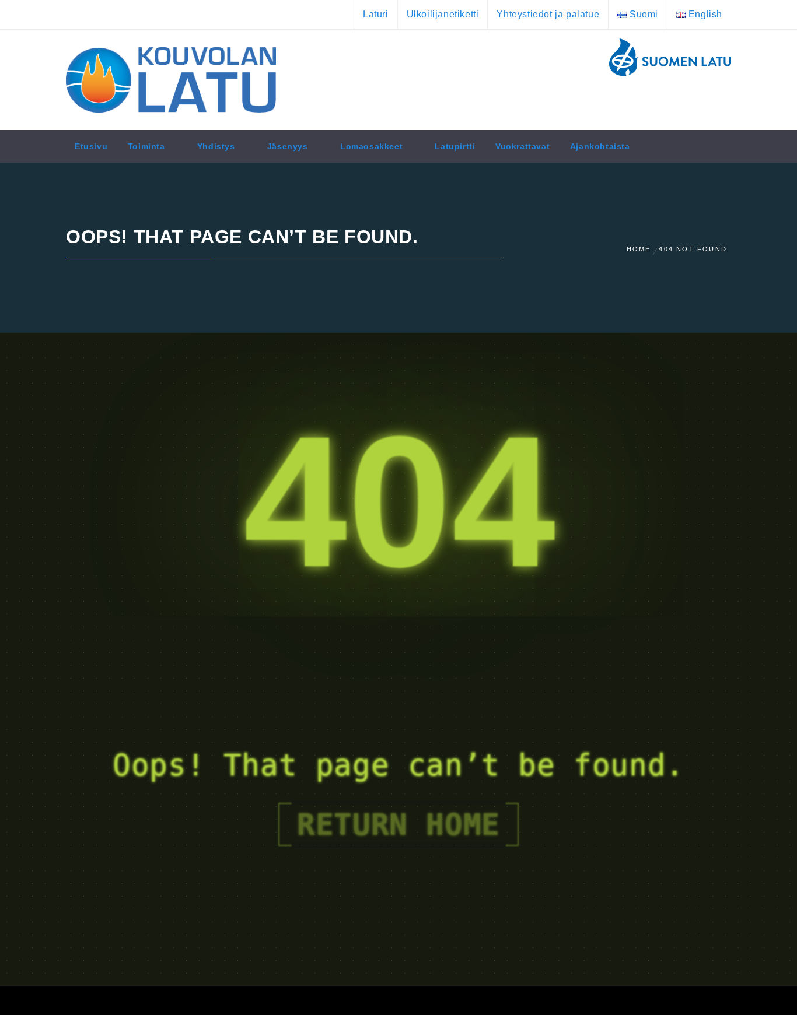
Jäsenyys (287, 146)
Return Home (398, 824)
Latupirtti (455, 146)
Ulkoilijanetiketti (443, 14)
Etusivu (91, 146)
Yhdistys (216, 146)
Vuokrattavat (522, 146)
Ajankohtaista (600, 146)
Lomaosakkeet (371, 146)
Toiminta (146, 146)
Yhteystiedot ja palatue (548, 14)
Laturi (376, 14)
